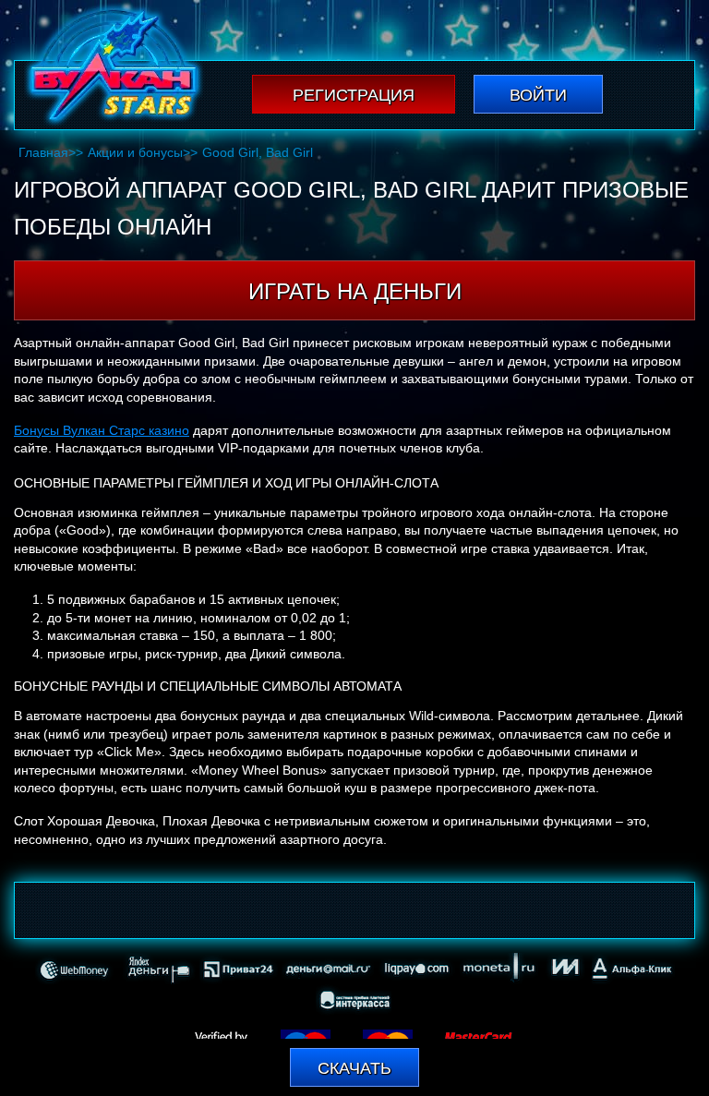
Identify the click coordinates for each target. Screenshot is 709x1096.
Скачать (354, 1068)
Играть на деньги (355, 291)
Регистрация (354, 95)
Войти (538, 95)
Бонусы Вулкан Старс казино (101, 430)
